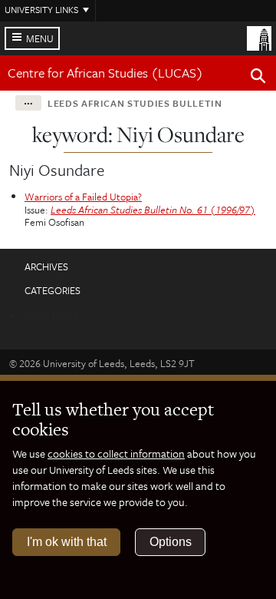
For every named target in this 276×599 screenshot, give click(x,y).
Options (171, 541)
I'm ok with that (67, 541)
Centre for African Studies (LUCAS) (105, 72)
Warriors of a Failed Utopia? (83, 196)
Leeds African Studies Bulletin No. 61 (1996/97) (153, 209)
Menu (40, 38)
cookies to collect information (116, 453)
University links (41, 9)
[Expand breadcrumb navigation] (28, 103)
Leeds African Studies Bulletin (135, 103)
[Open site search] (258, 78)
